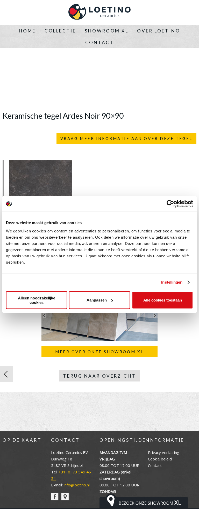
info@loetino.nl (77, 484)
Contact (99, 42)
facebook (55, 496)
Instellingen (171, 282)
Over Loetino (158, 31)
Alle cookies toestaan (162, 300)
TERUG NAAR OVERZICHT (99, 376)
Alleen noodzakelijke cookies (36, 300)
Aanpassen (97, 300)
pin (65, 496)
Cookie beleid (160, 458)
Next (154, 315)
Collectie (60, 31)
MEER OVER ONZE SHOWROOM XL (99, 351)
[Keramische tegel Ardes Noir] (6, 374)
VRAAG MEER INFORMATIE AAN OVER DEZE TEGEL (126, 138)
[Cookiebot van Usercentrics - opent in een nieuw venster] (170, 204)
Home (27, 31)
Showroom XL (106, 31)
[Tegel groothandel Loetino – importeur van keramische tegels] (99, 12)
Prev (44, 315)
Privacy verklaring (163, 452)
